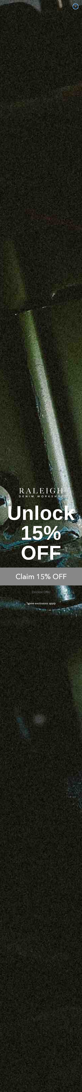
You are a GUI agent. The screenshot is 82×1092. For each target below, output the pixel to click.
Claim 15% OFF (41, 576)
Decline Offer (41, 592)
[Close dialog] (75, 6)
